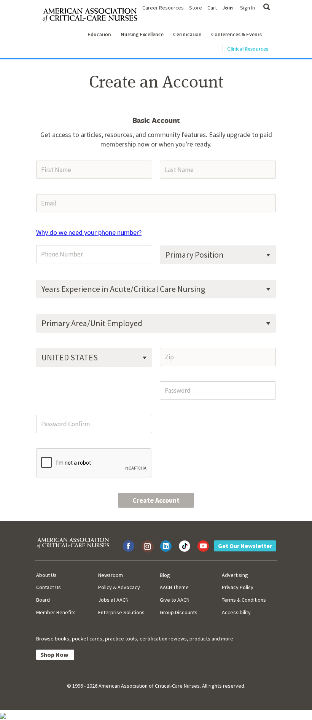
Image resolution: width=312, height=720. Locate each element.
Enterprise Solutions (121, 612)
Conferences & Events (236, 34)
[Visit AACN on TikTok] (184, 546)
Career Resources (163, 7)
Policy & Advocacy (119, 587)
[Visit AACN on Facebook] (128, 546)
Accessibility (236, 612)
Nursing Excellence (142, 34)
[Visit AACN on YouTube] (203, 546)
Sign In (247, 7)
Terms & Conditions (244, 599)
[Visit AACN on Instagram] (147, 546)
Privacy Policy (237, 587)
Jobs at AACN (113, 599)
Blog (165, 575)
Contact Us (48, 587)
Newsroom (110, 575)
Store (195, 7)
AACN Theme (174, 587)
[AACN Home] (93, 15)
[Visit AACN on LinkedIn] (166, 546)
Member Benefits (56, 612)
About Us (46, 575)
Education (99, 34)
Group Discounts (178, 612)
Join (227, 7)
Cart (212, 7)
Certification (187, 34)
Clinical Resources (247, 48)
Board (43, 599)
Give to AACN (174, 599)
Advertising (235, 575)
